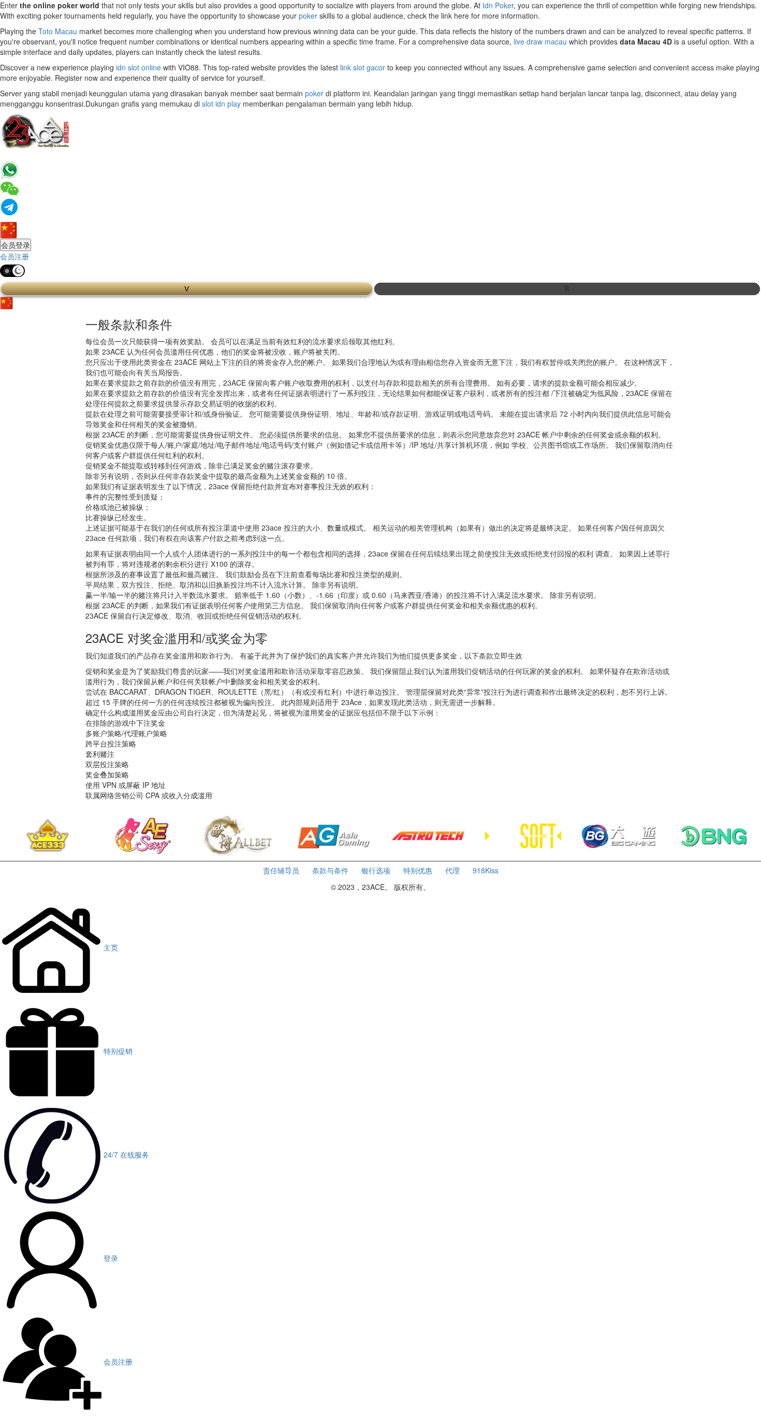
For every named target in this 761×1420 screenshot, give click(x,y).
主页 (111, 947)
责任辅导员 (281, 870)
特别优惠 (417, 870)
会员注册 (14, 256)
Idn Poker (498, 5)
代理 (452, 870)
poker (308, 15)
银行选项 (375, 870)
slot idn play (221, 103)
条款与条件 (330, 870)
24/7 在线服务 (126, 1154)
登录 (111, 1258)
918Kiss (486, 870)
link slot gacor (362, 67)
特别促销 (118, 1051)
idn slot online (138, 67)
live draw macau (540, 41)
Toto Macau (57, 31)
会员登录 (15, 245)
